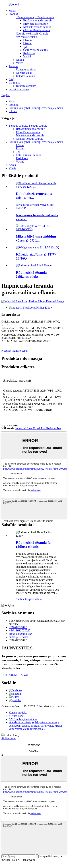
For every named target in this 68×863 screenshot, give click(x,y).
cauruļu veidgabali (33, 728)
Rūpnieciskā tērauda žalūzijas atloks (31, 274)
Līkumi (27, 43)
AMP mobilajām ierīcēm (23, 719)
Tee (25, 46)
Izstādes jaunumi (25, 76)
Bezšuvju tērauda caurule (37, 20)
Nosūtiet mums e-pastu (14, 350)
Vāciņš (27, 56)
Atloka (20, 59)
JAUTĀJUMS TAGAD (15, 674)
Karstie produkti (18, 712)
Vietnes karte (16, 715)
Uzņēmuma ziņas (26, 69)
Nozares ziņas (24, 72)
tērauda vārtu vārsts (20, 722)
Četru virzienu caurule (36, 49)
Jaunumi (13, 66)
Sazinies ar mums (19, 89)
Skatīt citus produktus (29, 599)
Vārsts (19, 62)
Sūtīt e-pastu (8, 738)
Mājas (12, 10)
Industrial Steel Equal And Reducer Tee (38, 428)
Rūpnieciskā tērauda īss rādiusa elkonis (33, 544)
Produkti (13, 13)
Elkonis (27, 40)
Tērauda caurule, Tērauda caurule (35, 17)
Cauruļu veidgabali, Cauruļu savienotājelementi (32, 35)
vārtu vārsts (47, 725)
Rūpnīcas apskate (26, 85)
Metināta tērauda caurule (37, 27)
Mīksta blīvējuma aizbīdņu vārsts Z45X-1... (36, 238)
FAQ (12, 79)
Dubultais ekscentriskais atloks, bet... (34, 196)
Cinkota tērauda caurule (36, 30)
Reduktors (29, 53)
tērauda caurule (30, 725)
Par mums (14, 82)
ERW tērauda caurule (35, 23)
